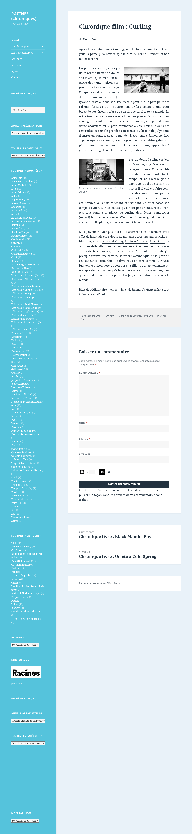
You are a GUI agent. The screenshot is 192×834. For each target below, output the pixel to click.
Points (14, 604)
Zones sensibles (20, 517)
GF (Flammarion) (21, 564)
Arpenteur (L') (19, 199)
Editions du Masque (22, 293)
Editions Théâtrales (22, 329)
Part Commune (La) (22, 430)
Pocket (15, 600)
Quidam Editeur (20, 456)
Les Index (16, 58)
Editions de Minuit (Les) (25, 289)
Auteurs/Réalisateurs (26, 125)
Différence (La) (20, 268)
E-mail (84, 438)
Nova (14, 416)
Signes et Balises (20, 466)
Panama (16, 423)
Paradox (16, 427)
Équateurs (17, 336)
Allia (13, 188)
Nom (83, 423)
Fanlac (15, 340)
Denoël (15, 261)
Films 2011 (148, 315)
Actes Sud (16, 178)
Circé (14, 257)
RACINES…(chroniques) (23, 16)
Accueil (15, 40)
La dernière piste (136, 241)
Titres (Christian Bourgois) (26, 618)
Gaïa (13, 362)
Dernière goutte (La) (23, 264)
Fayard (15, 344)
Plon (13, 445)
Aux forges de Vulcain (23, 221)
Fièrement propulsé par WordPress (99, 583)
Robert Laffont (19, 459)
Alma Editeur (19, 192)
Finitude (16, 347)
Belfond (15, 225)
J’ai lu (14, 571)
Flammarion (18, 351)
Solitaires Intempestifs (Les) (27, 470)
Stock (14, 477)
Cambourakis (18, 239)
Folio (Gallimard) (21, 561)
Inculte (15, 376)
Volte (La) (16, 502)
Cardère (16, 243)
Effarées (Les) (19, 333)
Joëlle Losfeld (19, 383)
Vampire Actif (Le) (21, 488)
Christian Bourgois (21, 253)
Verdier (15, 492)
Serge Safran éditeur (23, 463)
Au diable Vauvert (21, 217)
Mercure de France (22, 398)
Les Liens (16, 65)
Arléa (14, 196)
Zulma (14, 521)
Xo (12, 510)
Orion (14, 582)
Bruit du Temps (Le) (22, 232)
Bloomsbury (18, 228)
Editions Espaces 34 (22, 315)
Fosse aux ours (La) (22, 358)
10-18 (14, 543)
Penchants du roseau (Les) (26, 434)
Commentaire (89, 373)
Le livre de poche (21, 575)
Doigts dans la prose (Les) (25, 275)
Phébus (15, 441)
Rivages (15, 608)
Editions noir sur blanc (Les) (27, 322)
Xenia (14, 506)
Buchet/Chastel (19, 235)
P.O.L (14, 419)
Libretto (16, 579)
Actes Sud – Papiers (22, 181)
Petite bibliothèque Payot (25, 593)
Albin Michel (18, 185)
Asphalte (16, 206)
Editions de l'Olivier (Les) (25, 279)
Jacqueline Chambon (23, 380)
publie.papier (19, 448)
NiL (13, 409)
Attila (14, 214)
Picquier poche (19, 597)
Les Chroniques (20, 46)
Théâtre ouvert (20, 481)
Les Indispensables (22, 52)
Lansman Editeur (21, 387)
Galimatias (17, 365)
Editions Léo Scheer (22, 318)
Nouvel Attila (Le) (21, 412)
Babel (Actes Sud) (21, 546)
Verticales (17, 495)
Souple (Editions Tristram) (26, 611)
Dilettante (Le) (19, 271)
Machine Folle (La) (21, 394)
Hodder (15, 568)
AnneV (110, 315)
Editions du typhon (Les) (25, 311)
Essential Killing (113, 241)
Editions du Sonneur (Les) (26, 308)
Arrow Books (18, 203)
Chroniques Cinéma (130, 315)
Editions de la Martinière (25, 286)
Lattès (14, 391)
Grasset (15, 373)
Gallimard (17, 369)
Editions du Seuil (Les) (24, 304)
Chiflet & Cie (18, 250)
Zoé (13, 513)
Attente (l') (17, 210)
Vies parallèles (19, 499)
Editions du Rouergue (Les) (26, 297)
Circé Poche (18, 550)
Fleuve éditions (20, 354)
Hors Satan (96, 49)
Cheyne (15, 246)
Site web (85, 454)
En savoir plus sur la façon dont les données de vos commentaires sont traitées (121, 495)
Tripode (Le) (18, 484)
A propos (16, 71)
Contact (15, 77)
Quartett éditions (21, 452)
